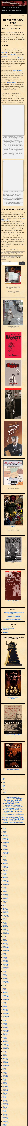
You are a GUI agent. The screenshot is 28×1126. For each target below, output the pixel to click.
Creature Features (5, 252)
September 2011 (6, 1065)
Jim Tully (21, 809)
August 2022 (5, 886)
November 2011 (6, 1062)
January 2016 (5, 994)
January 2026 (5, 836)
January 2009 (5, 1103)
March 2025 (5, 846)
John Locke (19, 811)
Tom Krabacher (15, 820)
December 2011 (5, 1061)
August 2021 (5, 901)
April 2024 (5, 860)
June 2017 (4, 971)
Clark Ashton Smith (18, 804)
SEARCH (22, 263)
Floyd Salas (4, 52)
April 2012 (5, 1055)
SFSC (4, 788)
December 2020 (5, 912)
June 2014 (4, 1020)
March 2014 (5, 1024)
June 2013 (4, 1037)
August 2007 (5, 1124)
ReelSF (4, 631)
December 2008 (5, 1104)
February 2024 (5, 863)
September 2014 (6, 1016)
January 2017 (5, 978)
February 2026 (5, 835)
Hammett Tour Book (8, 809)
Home (3, 7)
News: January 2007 (6, 15)
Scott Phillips (12, 257)
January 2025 (5, 849)
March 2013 (5, 1040)
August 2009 (5, 1093)
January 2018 (5, 961)
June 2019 (4, 937)
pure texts (8, 817)
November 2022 (6, 881)
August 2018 (5, 951)
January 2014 (5, 1027)
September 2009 (6, 1092)
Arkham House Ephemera (13, 486)
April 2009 (5, 1099)
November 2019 (6, 930)
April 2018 (5, 957)
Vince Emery (5, 822)
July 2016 (4, 985)
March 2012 (5, 1057)
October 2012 (5, 1047)
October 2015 (5, 998)
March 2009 (5, 1100)
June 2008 (4, 1110)
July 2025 (4, 843)
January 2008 (5, 1117)
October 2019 (5, 932)
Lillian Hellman (5, 814)
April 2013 (5, 1038)
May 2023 (4, 874)
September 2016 (6, 982)
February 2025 (5, 848)
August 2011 (5, 1066)
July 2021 (4, 902)
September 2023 (6, 869)
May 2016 (4, 988)
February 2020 (5, 926)
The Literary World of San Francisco (13, 601)
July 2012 (4, 1051)
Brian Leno (8, 803)
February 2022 (5, 893)
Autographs (8, 251)
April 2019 (5, 940)
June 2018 (4, 954)
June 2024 (4, 858)
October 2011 (5, 1064)
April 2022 (5, 891)
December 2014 (5, 1012)
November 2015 (6, 996)
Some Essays (12, 10)
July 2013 (4, 1036)
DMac (12, 249)
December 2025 (5, 838)
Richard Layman (5, 819)
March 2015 (5, 1008)
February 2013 (5, 1041)
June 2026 (4, 829)
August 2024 (5, 855)
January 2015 (5, 1010)
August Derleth (7, 798)
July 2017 (4, 970)
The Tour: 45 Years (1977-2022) (13, 7)
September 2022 (6, 884)
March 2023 (5, 876)
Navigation (18, 10)
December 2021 (5, 895)
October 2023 (5, 867)
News (21, 249)
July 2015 (4, 1002)
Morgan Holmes (20, 814)
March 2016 (5, 991)
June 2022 (4, 888)
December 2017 (5, 963)
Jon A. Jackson (19, 255)
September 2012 (6, 1048)
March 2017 (5, 975)
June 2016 (4, 986)
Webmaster (19, 25)
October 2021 (5, 898)
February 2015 (5, 1009)
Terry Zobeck (18, 819)
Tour (23, 249)
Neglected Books (6, 629)
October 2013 (5, 1031)
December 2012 (5, 1044)
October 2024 (5, 853)
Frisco (18, 249)
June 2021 (4, 904)
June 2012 (4, 1052)
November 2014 (6, 1013)
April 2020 (5, 923)
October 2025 (5, 841)
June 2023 (4, 873)
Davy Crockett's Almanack (8, 626)
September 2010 (6, 1078)
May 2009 (4, 1097)
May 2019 (4, 939)
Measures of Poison (13, 256)
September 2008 (6, 1106)
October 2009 (5, 1090)
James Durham (16, 253)
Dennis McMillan (17, 70)
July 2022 (4, 887)
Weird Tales (12, 822)
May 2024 (4, 859)
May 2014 (4, 1022)
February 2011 (5, 1075)
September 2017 (6, 967)
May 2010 (4, 1080)
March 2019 (5, 942)
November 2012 (6, 1045)
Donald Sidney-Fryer (9, 805)
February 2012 (5, 1058)
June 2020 (4, 921)
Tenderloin (11, 819)
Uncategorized (5, 790)
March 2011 (5, 1073)
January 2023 (5, 879)
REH (3, 786)
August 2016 (5, 984)
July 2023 (4, 872)
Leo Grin (21, 813)
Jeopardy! (16, 809)
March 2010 (5, 1083)
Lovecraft (11, 814)
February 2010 (5, 1085)
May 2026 (4, 831)
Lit (3, 783)
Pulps (3, 817)
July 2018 (4, 953)
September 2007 (6, 1122)
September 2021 (6, 900)
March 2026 (5, 834)
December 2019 (5, 929)
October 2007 (5, 1121)
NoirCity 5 (4, 56)
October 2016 (5, 981)
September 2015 (6, 999)
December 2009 (5, 1087)
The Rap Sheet (5, 632)
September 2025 (6, 842)
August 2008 (5, 1107)
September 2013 (6, 1033)
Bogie (20, 800)
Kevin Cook (7, 812)
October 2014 (5, 1015)
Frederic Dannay (9, 808)
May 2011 (4, 1071)
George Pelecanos (9, 253)
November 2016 (6, 979)
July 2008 (4, 1108)
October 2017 (5, 965)
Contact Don (5, 13)
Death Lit (13, 526)
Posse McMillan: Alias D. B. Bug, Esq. (13, 618)
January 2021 (5, 911)
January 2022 (5, 894)
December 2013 (5, 1029)
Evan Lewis (20, 806)
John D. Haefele (10, 811)
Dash (4, 778)
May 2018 (4, 956)
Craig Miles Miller (21, 251)
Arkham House (15, 797)
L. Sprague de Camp (15, 813)
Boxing (4, 776)
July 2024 (4, 856)
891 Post (8, 797)
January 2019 (5, 944)
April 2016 (5, 989)
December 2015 (5, 995)
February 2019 (5, 943)
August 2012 (5, 1050)
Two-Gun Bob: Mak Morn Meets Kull (13, 616)
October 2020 (5, 915)
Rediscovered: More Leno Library (13, 615)
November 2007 (6, 1120)
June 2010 (4, 1079)
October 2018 (5, 949)
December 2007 (5, 1118)
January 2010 (5, 1086)
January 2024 (5, 865)
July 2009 (4, 1094)
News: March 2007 (20, 15)
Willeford (4, 792)
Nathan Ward (5, 816)
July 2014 (4, 1019)
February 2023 (5, 877)
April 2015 (5, 1006)
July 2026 (4, 828)
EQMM (14, 806)
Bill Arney (7, 800)
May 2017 (4, 972)
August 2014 (5, 1017)
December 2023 (5, 866)
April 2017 (5, 974)
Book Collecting (13, 801)
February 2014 (5, 1026)
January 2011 (5, 1076)
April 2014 (5, 1023)
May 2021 (4, 905)
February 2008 (5, 1115)
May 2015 (4, 1005)
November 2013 (6, 1030)
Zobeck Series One (19, 822)
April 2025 (5, 845)
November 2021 (6, 897)
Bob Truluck (14, 251)
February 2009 (5, 1101)
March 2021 (5, 908)
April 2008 (5, 1113)
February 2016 (5, 992)
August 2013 (5, 1034)
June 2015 (4, 1003)
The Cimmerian (8, 820)
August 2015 (5, 1001)
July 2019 (4, 936)
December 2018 (5, 946)
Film (15, 249)
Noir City (7, 257)
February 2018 (5, 960)
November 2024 (6, 852)
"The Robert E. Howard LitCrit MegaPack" (13, 697)
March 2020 (5, 925)
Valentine (20, 820)
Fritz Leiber (18, 808)
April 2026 (5, 832)
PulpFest (22, 816)
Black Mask (15, 800)
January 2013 (5, 1043)
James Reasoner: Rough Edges (8, 628)
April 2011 (5, 1072)
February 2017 (5, 977)
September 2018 (6, 950)
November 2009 (6, 1089)
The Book (13, 564)
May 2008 (4, 1111)
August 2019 (5, 935)
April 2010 (5, 1082)
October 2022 (5, 883)
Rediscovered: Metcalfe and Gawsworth (13, 619)
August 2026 (5, 827)
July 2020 (4, 919)
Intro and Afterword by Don (13, 769)
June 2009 (4, 1096)
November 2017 (6, 964)
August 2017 (5, 968)
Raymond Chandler (18, 817)
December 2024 (5, 850)
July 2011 (4, 1068)
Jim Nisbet (13, 54)
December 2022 (5, 880)
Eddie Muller (20, 58)
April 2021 (5, 907)
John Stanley (12, 255)
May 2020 (4, 922)
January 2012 (5, 1059)
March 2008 (5, 1114)
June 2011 (4, 1069)
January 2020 (5, 928)
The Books (4, 10)
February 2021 (5, 909)
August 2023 (5, 870)
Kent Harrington (4, 256)
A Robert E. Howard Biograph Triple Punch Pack (13, 735)
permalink (3, 259)
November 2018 (6, 947)
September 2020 (6, 916)
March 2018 (5, 958)
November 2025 (6, 839)
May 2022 (4, 890)
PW (12, 817)
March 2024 (5, 862)
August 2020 (5, 918)
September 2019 (6, 933)
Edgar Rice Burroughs (8, 806)
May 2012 (4, 1054)
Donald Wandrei (17, 805)
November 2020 (6, 914)
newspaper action (12, 816)
